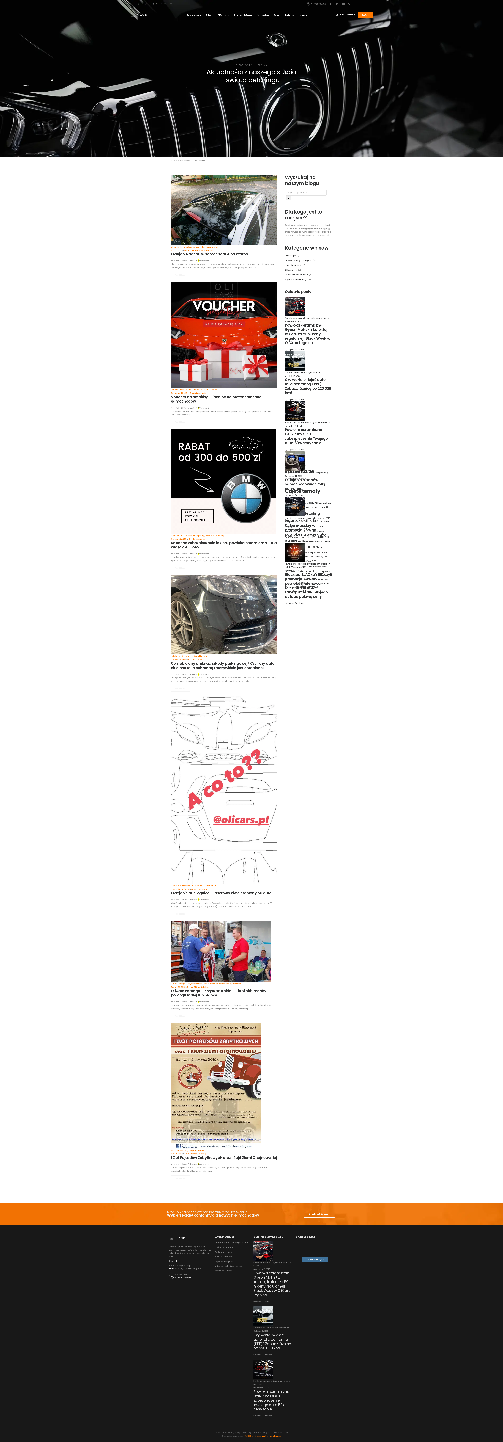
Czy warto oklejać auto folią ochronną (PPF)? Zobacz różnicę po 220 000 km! (308, 386)
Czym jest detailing (243, 15)
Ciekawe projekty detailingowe (298, 260)
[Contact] (172, 1276)
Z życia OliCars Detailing (295, 279)
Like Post (192, 260)
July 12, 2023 (176, 250)
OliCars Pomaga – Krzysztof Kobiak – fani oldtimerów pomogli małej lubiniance (218, 993)
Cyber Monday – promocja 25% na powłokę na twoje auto (305, 530)
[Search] (288, 198)
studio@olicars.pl (183, 1265)
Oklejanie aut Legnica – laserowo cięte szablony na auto (221, 893)
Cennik (276, 15)
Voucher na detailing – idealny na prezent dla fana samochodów (216, 399)
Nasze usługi (263, 15)
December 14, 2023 (293, 476)
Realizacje (289, 15)
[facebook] (330, 4)
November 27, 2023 (293, 521)
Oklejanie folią (291, 270)
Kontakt (303, 15)
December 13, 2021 (179, 393)
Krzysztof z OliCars (296, 349)
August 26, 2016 (178, 987)
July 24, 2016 (176, 1154)
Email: (171, 1265)
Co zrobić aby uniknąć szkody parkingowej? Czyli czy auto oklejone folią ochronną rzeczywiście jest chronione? (222, 665)
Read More (180, 275)
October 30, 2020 (179, 539)
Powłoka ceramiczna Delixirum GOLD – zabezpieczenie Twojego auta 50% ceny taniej (306, 436)
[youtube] (343, 4)
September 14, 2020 (180, 889)
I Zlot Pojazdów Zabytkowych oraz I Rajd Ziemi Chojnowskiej (224, 1157)
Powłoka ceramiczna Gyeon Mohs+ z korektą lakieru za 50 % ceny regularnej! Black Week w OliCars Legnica (307, 334)
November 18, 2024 (293, 426)
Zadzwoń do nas (182, 1274)
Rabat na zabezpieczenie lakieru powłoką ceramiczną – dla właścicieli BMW (224, 545)
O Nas (208, 15)
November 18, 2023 (293, 570)
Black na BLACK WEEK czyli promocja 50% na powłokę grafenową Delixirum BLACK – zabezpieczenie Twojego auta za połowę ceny (308, 585)
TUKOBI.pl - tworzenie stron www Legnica (263, 1436)
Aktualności (223, 15)
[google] (350, 4)
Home (174, 160)
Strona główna (194, 15)
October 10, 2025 (292, 376)
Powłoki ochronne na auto (296, 274)
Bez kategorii (290, 256)
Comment (203, 260)
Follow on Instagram (315, 1259)
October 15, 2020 (178, 659)
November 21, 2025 (293, 321)
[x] (337, 4)
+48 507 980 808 (183, 1277)
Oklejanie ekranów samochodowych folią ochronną (305, 484)
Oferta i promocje (293, 265)
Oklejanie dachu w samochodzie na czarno (209, 254)
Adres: (172, 1268)
